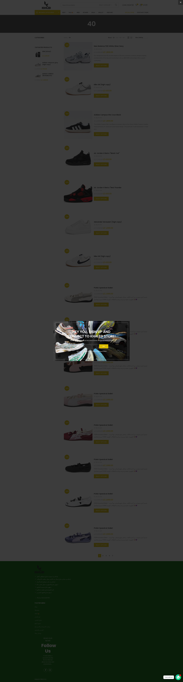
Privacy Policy (102, 351)
